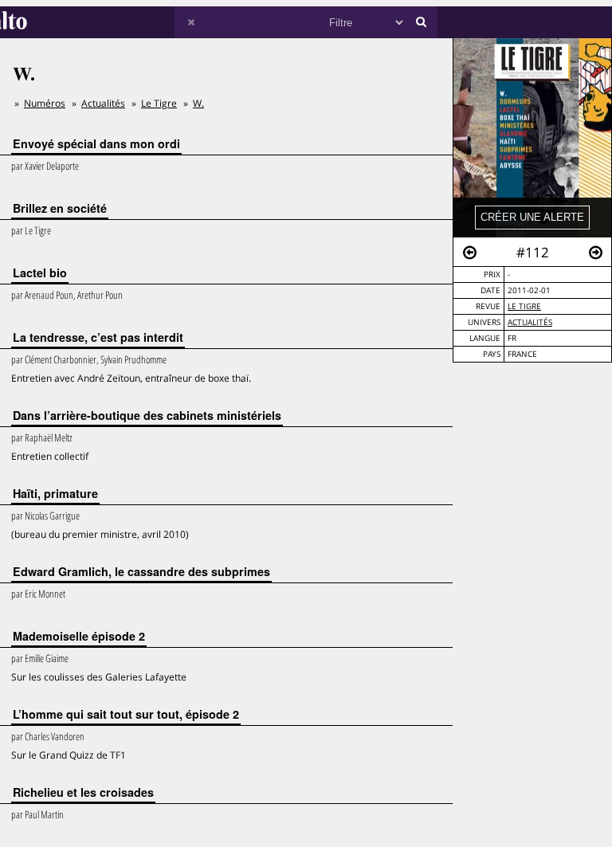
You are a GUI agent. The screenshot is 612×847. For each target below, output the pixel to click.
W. (198, 103)
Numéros (44, 103)
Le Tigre (524, 306)
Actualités (530, 322)
